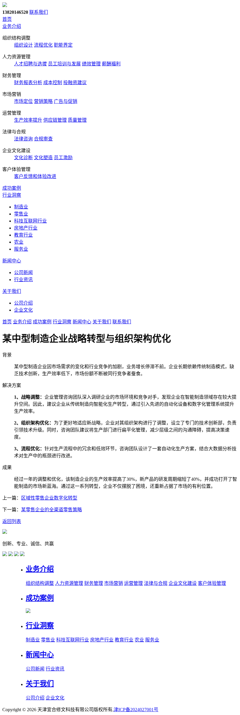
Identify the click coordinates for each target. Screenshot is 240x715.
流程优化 (43, 45)
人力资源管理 (69, 583)
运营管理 (133, 583)
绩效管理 (91, 63)
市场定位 (23, 101)
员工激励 (63, 157)
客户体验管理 (212, 583)
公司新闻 (23, 272)
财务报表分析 (28, 82)
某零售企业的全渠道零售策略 (51, 509)
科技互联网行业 (30, 220)
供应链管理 (55, 120)
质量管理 (77, 120)
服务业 (21, 249)
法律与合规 (155, 583)
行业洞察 (11, 195)
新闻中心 (11, 260)
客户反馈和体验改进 (35, 176)
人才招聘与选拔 (30, 63)
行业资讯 (23, 279)
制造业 (21, 206)
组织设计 (23, 45)
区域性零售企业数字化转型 (49, 497)
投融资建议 (75, 82)
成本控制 (52, 82)
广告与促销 (65, 101)
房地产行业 (25, 227)
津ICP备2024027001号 (136, 709)
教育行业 (23, 234)
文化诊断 (23, 157)
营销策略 (43, 101)
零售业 (21, 213)
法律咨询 (23, 138)
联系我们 (38, 12)
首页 (7, 19)
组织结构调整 (40, 583)
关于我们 (11, 291)
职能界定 (63, 45)
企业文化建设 (183, 583)
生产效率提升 (28, 120)
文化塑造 (43, 157)
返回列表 (11, 521)
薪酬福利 (111, 63)
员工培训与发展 (64, 63)
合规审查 (43, 138)
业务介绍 (11, 26)
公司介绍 (23, 302)
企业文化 (23, 310)
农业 (18, 242)
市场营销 (113, 583)
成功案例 (11, 188)
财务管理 (93, 583)
